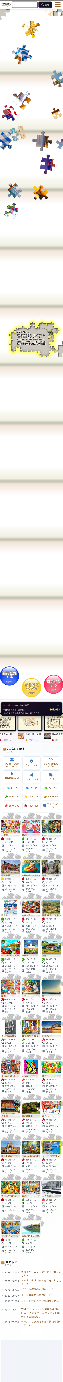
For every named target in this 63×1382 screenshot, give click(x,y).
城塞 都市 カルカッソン (52, 915)
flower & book (30, 1156)
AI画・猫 (26, 915)
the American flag (31, 1035)
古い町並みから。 (10, 1035)
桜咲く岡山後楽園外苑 (31, 1236)
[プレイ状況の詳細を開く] (58, 705)
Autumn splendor (11, 955)
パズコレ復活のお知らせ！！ (37, 1289)
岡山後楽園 (27, 1116)
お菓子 (4, 835)
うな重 (4, 1116)
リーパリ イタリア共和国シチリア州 (52, 875)
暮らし (25, 835)
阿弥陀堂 (5, 875)
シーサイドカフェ (51, 1156)
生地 (3, 995)
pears (25, 1076)
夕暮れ (45, 1035)
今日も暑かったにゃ (31, 875)
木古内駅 (46, 1196)
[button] (31, 709)
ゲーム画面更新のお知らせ (36, 1295)
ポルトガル (6, 1156)
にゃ (44, 835)
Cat (24, 995)
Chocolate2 (8, 1076)
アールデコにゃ (8, 1196)
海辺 (44, 955)
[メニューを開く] (58, 4)
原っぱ (25, 955)
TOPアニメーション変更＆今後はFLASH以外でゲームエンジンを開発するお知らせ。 (40, 1312)
